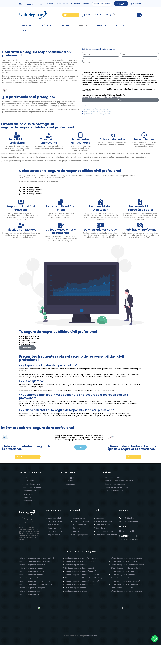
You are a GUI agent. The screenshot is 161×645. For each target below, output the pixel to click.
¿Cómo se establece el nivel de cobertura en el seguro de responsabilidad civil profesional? (73, 396)
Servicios (101, 25)
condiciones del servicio (111, 97)
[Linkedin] (138, 4)
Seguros (83, 25)
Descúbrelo (27, 348)
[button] (80, 365)
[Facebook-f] (131, 4)
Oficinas (65, 25)
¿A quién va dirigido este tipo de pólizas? (50, 365)
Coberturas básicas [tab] (30, 188)
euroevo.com (92, 635)
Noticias (120, 25)
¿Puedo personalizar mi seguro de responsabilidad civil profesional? (69, 410)
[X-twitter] (133, 4)
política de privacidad (110, 72)
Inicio (28, 25)
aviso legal (128, 72)
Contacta (27, 31)
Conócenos (45, 25)
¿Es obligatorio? (33, 381)
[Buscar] (139, 15)
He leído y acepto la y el (108, 72)
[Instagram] (136, 4)
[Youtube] (140, 4)
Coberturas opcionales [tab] (31, 190)
